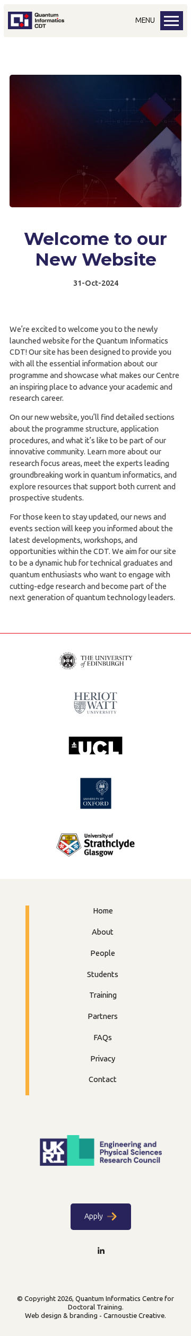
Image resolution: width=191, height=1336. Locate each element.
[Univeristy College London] (95, 746)
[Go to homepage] (36, 26)
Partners (103, 1016)
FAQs (102, 1037)
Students (102, 974)
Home (103, 911)
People (102, 953)
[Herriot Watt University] (95, 704)
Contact (103, 1079)
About (103, 932)
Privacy (102, 1058)
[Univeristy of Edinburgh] (95, 662)
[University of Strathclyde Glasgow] (95, 846)
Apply (93, 1216)
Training (103, 995)
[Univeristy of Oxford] (96, 794)
